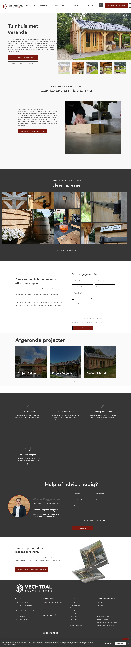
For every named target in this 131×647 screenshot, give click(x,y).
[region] (32, 6)
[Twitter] (54, 633)
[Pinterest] (47, 633)
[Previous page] (52, 381)
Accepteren (120, 643)
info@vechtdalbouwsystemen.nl (29, 611)
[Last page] (83, 381)
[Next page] (78, 381)
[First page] (48, 381)
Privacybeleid (12, 644)
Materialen (100, 608)
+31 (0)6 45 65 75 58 (25, 605)
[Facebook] (50, 633)
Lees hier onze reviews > (51, 608)
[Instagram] (44, 633)
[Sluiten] (128, 643)
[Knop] (101, 5)
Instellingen (108, 643)
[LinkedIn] (57, 633)
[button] (116, 5)
